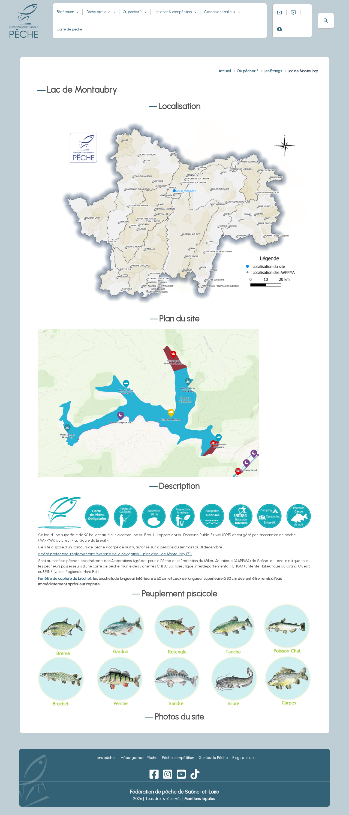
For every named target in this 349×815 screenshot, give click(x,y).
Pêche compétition (178, 757)
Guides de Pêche (213, 757)
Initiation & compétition (173, 12)
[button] (326, 21)
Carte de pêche (69, 29)
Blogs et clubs (243, 757)
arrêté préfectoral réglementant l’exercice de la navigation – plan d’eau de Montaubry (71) (115, 554)
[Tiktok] (195, 774)
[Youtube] (181, 774)
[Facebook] (154, 774)
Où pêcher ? (132, 12)
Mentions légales (200, 798)
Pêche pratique (98, 12)
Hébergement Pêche (139, 757)
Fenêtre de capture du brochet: (65, 578)
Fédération (65, 12)
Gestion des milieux (219, 12)
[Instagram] (168, 774)
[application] (76, 12)
